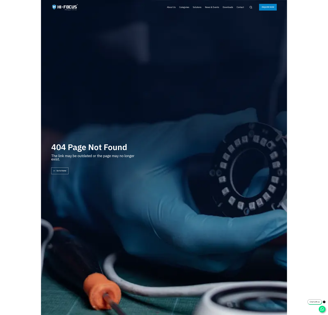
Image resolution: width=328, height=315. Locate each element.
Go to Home (61, 171)
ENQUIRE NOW (268, 7)
